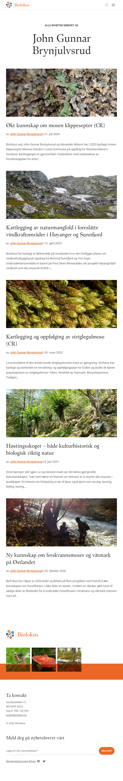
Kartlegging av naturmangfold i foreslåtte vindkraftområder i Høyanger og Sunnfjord (54, 231)
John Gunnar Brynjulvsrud (26, 134)
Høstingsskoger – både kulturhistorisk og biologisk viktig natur (52, 449)
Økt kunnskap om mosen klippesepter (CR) (55, 125)
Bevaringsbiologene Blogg (21, 761)
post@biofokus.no (16, 715)
